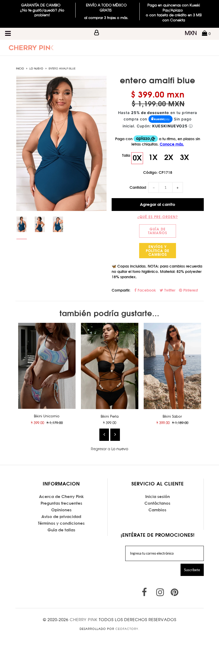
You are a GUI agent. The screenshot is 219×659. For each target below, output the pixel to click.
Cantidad (138, 187)
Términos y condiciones (61, 523)
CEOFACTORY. (127, 629)
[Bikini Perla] (109, 366)
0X (137, 157)
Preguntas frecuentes (61, 503)
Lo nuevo (36, 68)
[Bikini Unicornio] (47, 366)
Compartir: (121, 290)
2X (168, 157)
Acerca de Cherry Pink (61, 496)
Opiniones (61, 509)
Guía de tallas (61, 529)
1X (152, 157)
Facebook (146, 290)
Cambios (157, 509)
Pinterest (190, 290)
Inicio (20, 68)
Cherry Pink (83, 619)
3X (184, 157)
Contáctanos (157, 503)
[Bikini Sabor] (172, 366)
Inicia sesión (157, 496)
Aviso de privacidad (61, 516)
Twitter (169, 290)
